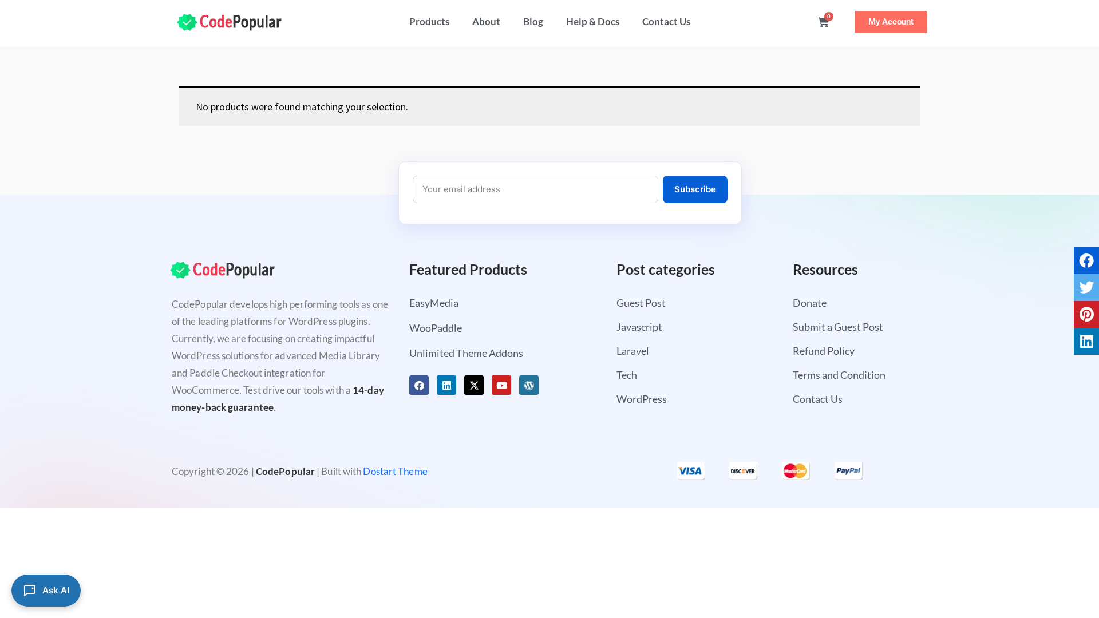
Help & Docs (592, 21)
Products (429, 21)
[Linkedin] (446, 385)
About (486, 21)
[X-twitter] (474, 385)
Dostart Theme (395, 471)
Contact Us (666, 21)
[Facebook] (419, 385)
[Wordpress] (529, 385)
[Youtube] (501, 385)
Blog (533, 21)
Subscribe (695, 189)
